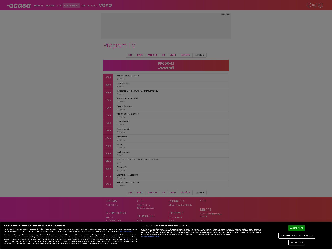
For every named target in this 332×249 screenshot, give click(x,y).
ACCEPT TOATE (296, 228)
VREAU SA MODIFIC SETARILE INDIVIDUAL (296, 236)
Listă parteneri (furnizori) (150, 236)
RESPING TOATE (296, 243)
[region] (166, 235)
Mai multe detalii (125, 231)
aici (126, 239)
